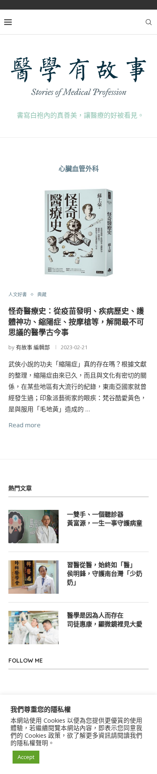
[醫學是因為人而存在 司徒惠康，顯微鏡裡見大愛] (33, 627)
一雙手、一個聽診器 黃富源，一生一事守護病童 (104, 518)
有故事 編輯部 (33, 347)
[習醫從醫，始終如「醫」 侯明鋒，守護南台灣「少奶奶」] (33, 577)
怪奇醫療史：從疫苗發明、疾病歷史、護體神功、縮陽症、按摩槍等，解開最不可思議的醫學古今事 (76, 321)
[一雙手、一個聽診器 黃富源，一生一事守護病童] (33, 526)
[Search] (148, 22)
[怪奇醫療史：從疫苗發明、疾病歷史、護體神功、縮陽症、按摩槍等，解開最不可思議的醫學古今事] (78, 232)
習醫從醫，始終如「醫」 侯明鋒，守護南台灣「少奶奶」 (104, 573)
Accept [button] (26, 757)
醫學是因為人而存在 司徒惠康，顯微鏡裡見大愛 (104, 619)
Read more (24, 425)
